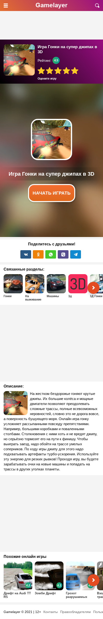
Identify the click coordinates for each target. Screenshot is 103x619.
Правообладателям (75, 612)
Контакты (50, 612)
